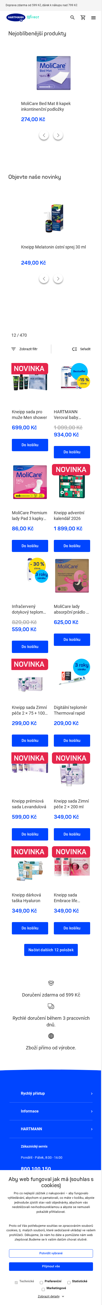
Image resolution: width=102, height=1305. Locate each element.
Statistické (80, 1281)
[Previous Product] (44, 135)
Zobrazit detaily (49, 1296)
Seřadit (85, 349)
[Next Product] (58, 135)
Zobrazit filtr (28, 349)
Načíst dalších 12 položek (51, 950)
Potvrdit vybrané (51, 1253)
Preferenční (53, 1281)
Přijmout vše (51, 1266)
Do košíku (30, 445)
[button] (51, 1093)
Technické (26, 1281)
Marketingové (56, 1288)
